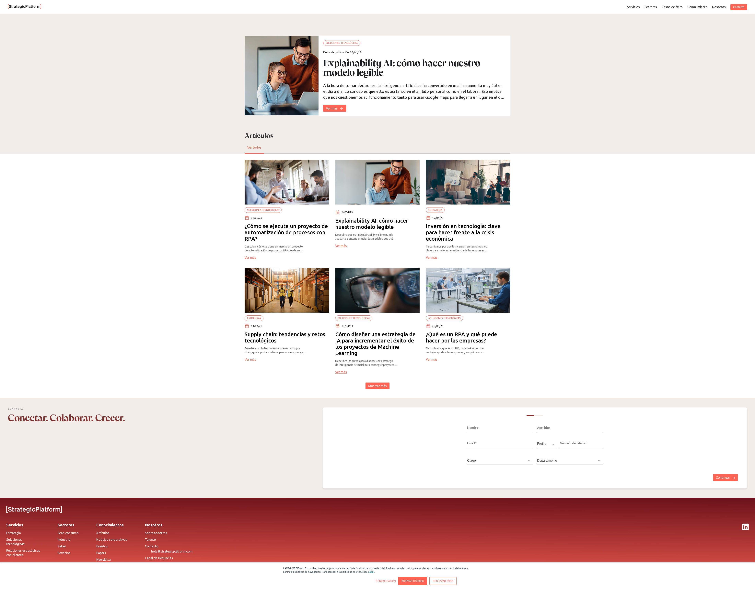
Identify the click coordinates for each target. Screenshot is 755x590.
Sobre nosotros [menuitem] (156, 533)
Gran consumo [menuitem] (68, 533)
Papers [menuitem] (101, 553)
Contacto (738, 7)
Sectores (651, 7)
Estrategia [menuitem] (13, 533)
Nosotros (719, 7)
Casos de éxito (672, 7)
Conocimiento (697, 7)
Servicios (633, 7)
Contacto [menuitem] (151, 546)
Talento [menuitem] (150, 539)
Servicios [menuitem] (64, 553)
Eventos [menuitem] (102, 546)
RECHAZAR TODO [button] (443, 581)
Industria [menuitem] (64, 539)
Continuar (723, 477)
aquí (371, 571)
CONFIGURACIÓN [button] (386, 581)
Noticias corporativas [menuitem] (111, 539)
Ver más (332, 108)
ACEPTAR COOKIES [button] (412, 581)
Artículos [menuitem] (102, 533)
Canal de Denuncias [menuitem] (159, 558)
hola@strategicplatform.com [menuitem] (171, 551)
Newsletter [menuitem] (103, 559)
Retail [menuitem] (62, 546)
